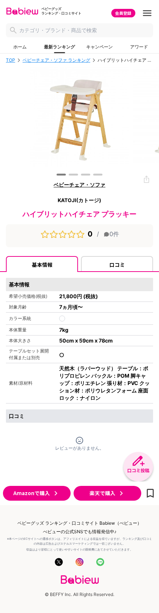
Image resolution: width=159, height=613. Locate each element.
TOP (10, 60)
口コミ (117, 264)
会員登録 (123, 13)
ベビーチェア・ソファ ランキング (56, 60)
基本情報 (42, 264)
